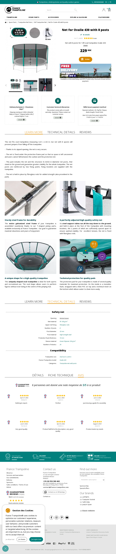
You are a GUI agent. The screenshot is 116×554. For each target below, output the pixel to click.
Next (55, 85)
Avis (81, 375)
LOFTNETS (85, 497)
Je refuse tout (10, 539)
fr (110, 2)
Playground (103, 17)
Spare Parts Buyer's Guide (94, 537)
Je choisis (21, 539)
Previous (6, 85)
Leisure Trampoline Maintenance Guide (70, 533)
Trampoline (12, 17)
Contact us (46, 496)
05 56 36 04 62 (99, 2)
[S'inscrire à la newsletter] (103, 480)
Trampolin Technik (88, 499)
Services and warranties (14, 475)
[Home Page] (6, 22)
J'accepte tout (36, 539)
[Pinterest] (62, 518)
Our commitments (12, 478)
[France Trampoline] (17, 9)
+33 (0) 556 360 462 (51, 481)
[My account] (103, 10)
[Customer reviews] (16, 493)
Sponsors (9, 482)
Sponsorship (84, 486)
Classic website (88, 511)
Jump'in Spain (87, 504)
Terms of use (23, 485)
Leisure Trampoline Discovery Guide (97, 532)
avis (95, 38)
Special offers (84, 488)
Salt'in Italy (86, 502)
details (20, 120)
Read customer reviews (16, 503)
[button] (5, 548)
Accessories (53, 17)
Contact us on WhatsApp (56, 492)
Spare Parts (34, 17)
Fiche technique (60, 375)
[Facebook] (51, 518)
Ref (75, 38)
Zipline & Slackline (78, 17)
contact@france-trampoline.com (56, 487)
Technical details (61, 132)
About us (9, 473)
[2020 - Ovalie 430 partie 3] (30, 50)
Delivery (9, 480)
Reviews (85, 132)
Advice (8, 487)
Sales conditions (12, 485)
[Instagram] (56, 518)
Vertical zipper (64, 318)
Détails (85, 45)
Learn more (34, 132)
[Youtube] (67, 518)
